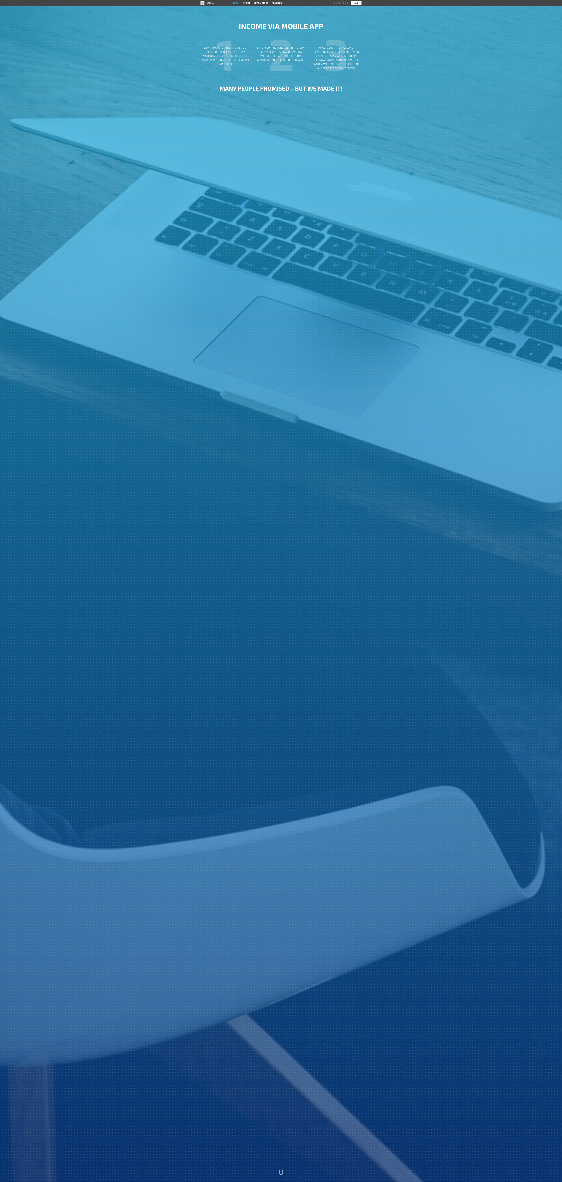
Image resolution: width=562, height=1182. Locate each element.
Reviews (277, 3)
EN (337, 2)
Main (236, 3)
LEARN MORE (261, 3)
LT (340, 2)
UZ (346, 2)
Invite (246, 3)
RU (333, 2)
